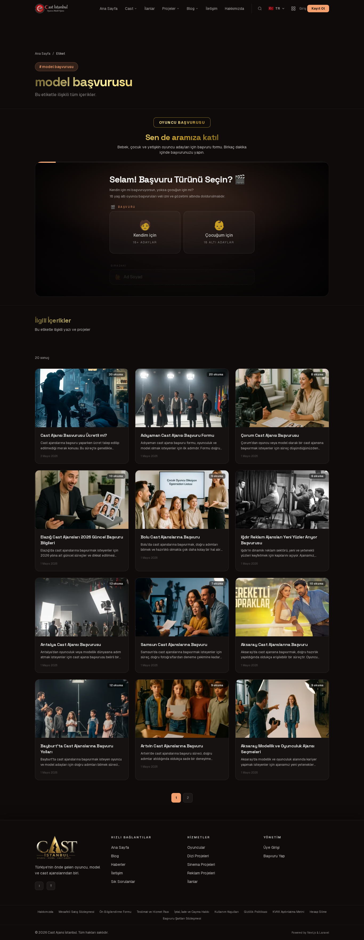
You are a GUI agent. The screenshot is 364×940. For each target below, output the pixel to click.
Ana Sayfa (109, 8)
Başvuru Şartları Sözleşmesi (182, 918)
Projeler (169, 8)
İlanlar (149, 8)
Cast (129, 8)
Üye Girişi (272, 847)
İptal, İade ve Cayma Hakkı (191, 912)
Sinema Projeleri (201, 864)
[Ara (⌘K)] (260, 8)
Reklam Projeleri (201, 873)
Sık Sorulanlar (123, 881)
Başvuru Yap (274, 856)
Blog (191, 8)
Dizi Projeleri (198, 856)
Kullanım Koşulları (227, 912)
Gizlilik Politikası (255, 912)
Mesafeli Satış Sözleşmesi (76, 912)
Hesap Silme (318, 912)
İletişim (211, 8)
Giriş (302, 8)
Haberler (118, 864)
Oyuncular (196, 847)
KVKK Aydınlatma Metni (288, 912)
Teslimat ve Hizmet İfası (153, 912)
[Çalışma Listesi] (293, 8)
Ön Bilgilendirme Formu (115, 912)
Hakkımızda (234, 8)
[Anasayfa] (56, 847)
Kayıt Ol (318, 8)
